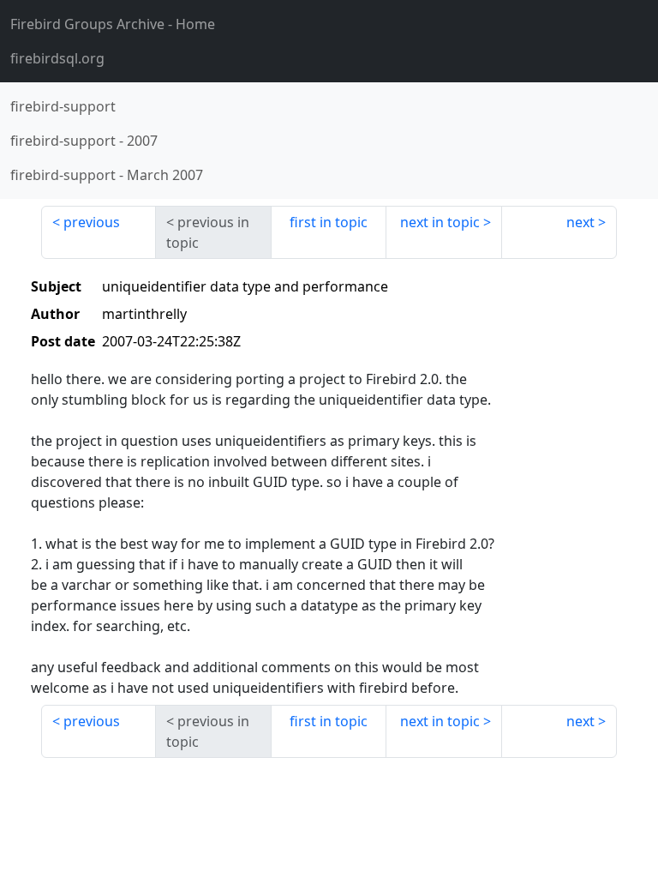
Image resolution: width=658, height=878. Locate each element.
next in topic (440, 222)
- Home (112, 24)
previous (91, 222)
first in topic (329, 222)
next (580, 222)
